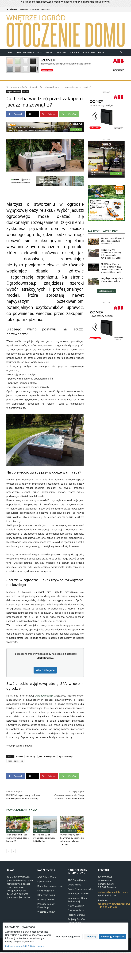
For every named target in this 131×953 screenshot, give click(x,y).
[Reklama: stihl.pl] (106, 203)
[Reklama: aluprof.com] (45, 127)
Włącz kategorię (45, 670)
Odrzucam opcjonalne (68, 936)
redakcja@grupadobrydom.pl (113, 892)
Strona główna (12, 87)
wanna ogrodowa (15, 761)
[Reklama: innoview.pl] (45, 181)
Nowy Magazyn (45, 890)
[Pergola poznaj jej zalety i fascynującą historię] (93, 281)
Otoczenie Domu (46, 895)
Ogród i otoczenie (29, 87)
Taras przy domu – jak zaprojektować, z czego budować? (17, 838)
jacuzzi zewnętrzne (47, 756)
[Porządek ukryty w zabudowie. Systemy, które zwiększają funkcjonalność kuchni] (93, 253)
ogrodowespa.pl (66, 756)
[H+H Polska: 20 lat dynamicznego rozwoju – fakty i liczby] (45, 824)
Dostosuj (91, 936)
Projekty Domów (45, 899)
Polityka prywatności (15, 946)
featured (19, 756)
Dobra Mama (44, 881)
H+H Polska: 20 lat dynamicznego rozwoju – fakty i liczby (45, 838)
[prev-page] (8, 851)
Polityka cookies (36, 946)
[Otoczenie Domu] (65, 30)
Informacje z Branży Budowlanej (78, 900)
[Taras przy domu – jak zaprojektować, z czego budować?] (18, 824)
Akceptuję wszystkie (112, 936)
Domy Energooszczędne (50, 886)
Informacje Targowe (78, 893)
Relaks (25, 92)
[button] (121, 52)
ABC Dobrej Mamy (46, 877)
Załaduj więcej (105, 291)
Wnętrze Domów (46, 911)
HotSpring (31, 756)
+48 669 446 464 (107, 907)
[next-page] (13, 851)
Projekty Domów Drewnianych (45, 906)
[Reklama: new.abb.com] (65, 65)
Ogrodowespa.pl (44, 695)
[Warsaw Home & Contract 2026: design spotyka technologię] (93, 241)
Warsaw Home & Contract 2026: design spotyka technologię (112, 241)
